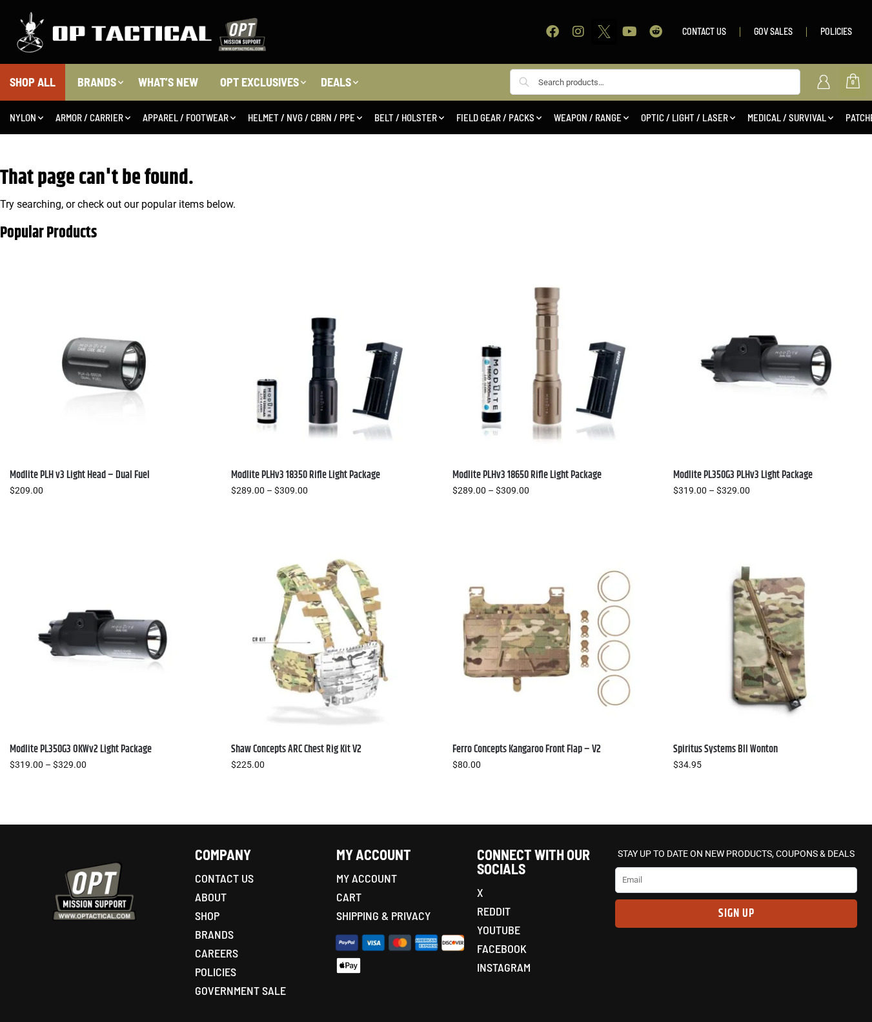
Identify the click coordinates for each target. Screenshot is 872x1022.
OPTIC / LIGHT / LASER (684, 117)
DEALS (336, 82)
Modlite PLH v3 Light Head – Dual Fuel (80, 475)
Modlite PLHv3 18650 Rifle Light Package (527, 475)
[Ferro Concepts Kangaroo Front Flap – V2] (547, 638)
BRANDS (96, 82)
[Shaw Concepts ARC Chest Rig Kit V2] (325, 638)
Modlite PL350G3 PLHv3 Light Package (743, 475)
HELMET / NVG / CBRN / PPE (301, 117)
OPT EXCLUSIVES (259, 82)
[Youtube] (630, 32)
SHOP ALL (33, 82)
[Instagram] (578, 32)
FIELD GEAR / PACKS (495, 117)
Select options (104, 518)
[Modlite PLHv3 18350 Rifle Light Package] (325, 364)
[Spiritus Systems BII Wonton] (767, 638)
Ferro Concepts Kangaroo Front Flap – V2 (526, 749)
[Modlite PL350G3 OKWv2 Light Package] (104, 638)
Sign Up (736, 914)
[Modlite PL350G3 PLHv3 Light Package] (767, 364)
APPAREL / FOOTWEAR (185, 117)
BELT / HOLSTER (405, 117)
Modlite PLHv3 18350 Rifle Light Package (305, 475)
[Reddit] (656, 32)
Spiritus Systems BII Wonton (725, 749)
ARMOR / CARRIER (89, 117)
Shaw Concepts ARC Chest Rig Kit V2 (296, 749)
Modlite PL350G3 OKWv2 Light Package (81, 749)
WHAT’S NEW (168, 82)
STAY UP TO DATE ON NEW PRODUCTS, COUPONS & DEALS (736, 853)
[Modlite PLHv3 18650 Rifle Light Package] (547, 364)
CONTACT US (704, 31)
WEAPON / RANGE (588, 117)
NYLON (23, 117)
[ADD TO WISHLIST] (182, 286)
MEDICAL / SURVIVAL (786, 117)
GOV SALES (773, 31)
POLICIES (836, 31)
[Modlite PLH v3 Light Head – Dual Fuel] (104, 364)
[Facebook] (552, 32)
